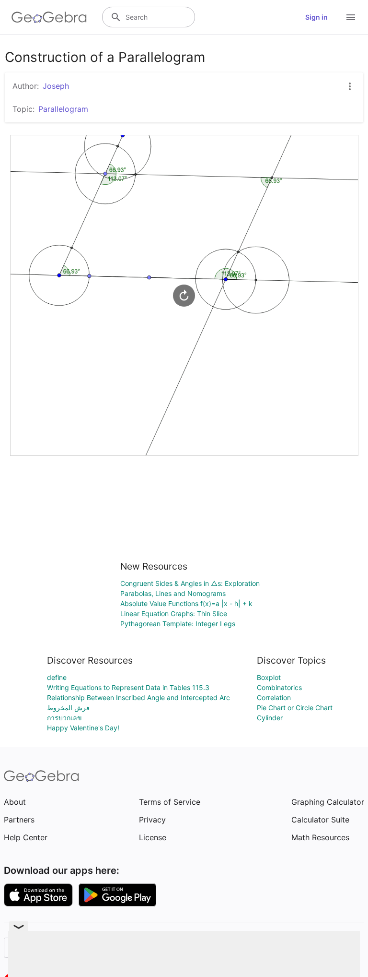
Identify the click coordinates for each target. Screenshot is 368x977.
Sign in (316, 17)
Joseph (56, 86)
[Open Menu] (350, 17)
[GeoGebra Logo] (49, 17)
